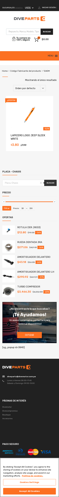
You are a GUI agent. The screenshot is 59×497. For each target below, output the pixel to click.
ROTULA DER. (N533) (29, 227)
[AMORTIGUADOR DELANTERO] (8, 266)
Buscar (47, 32)
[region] (29, 477)
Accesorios (7, 418)
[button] (50, 56)
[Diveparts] (29, 21)
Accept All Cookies (29, 491)
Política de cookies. (32, 476)
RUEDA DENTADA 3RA (29, 242)
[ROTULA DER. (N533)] (8, 234)
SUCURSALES (8, 8)
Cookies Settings (29, 482)
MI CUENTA (29, 3)
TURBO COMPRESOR (28, 286)
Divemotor (7, 407)
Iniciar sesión (49, 7)
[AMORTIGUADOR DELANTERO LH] (8, 281)
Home (5, 71)
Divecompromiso (10, 411)
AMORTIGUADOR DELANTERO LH (35, 271)
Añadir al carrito (29, 145)
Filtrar (7, 208)
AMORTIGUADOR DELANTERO (33, 257)
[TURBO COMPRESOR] (8, 296)
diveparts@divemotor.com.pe (21, 376)
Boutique (6, 415)
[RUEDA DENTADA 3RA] (8, 252)
